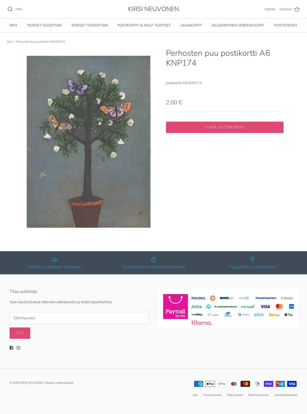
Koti (9, 42)
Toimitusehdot (212, 395)
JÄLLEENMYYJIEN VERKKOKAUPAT (238, 25)
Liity (20, 333)
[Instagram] (18, 348)
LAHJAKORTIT (191, 25)
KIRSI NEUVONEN (32, 383)
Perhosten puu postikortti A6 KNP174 (40, 42)
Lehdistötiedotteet (285, 395)
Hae (195, 395)
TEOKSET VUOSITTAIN (44, 25)
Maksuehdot (235, 395)
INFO (13, 25)
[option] (89, 141)
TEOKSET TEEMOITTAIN (89, 25)
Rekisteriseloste (258, 395)
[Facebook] (11, 348)
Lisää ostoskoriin (224, 127)
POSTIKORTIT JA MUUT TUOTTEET (144, 25)
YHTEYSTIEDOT (285, 25)
